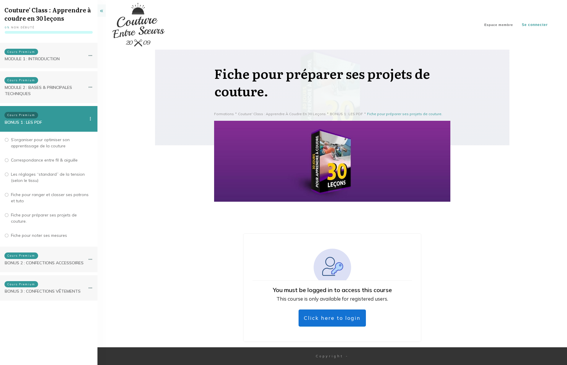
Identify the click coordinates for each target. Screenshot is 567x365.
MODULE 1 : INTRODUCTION (32, 58)
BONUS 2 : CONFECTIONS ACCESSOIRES (44, 262)
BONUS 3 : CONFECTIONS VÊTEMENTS (43, 291)
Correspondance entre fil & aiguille (44, 160)
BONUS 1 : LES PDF (23, 122)
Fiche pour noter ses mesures (39, 235)
